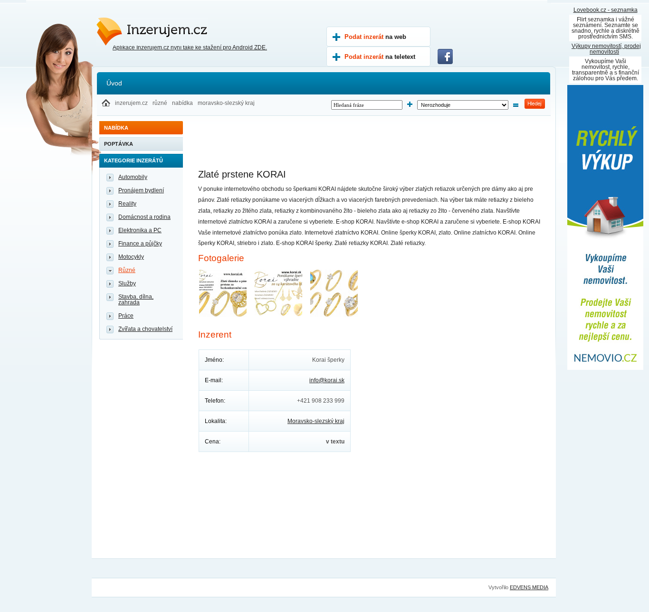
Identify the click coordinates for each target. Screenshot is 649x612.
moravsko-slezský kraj (226, 103)
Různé (126, 270)
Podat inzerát (375, 36)
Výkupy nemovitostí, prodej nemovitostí (606, 49)
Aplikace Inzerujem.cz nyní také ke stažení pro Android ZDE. (190, 47)
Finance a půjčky (140, 243)
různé (160, 103)
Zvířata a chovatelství (145, 329)
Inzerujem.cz (138, 27)
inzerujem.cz (131, 103)
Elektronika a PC (140, 230)
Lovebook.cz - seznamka (605, 10)
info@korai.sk (326, 380)
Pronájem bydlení (141, 190)
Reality (127, 203)
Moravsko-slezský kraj (315, 421)
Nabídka (116, 128)
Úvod (114, 83)
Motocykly (131, 257)
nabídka (182, 103)
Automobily (132, 177)
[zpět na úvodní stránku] (106, 104)
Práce (126, 315)
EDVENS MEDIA (529, 587)
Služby (127, 283)
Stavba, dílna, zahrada (135, 299)
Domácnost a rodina (144, 217)
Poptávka (118, 144)
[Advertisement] (371, 147)
